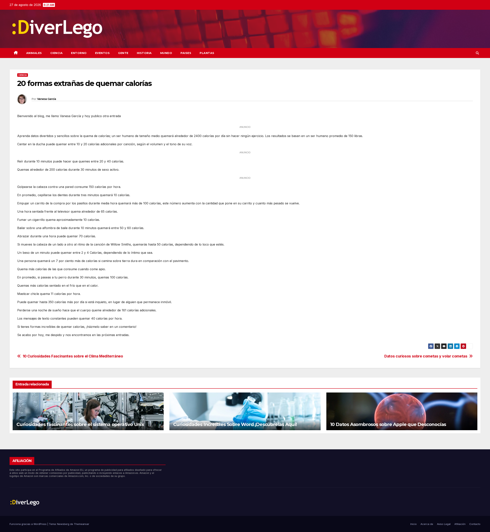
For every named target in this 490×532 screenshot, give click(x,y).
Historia (144, 53)
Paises (185, 53)
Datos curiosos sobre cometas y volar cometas (425, 356)
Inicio (413, 523)
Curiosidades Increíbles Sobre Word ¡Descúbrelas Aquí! (235, 424)
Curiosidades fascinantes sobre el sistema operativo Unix (80, 424)
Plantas (207, 53)
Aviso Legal (444, 523)
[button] (477, 53)
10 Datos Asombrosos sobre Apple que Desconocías (388, 424)
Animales (34, 53)
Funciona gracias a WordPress (28, 523)
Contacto (474, 523)
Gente (123, 53)
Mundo (166, 53)
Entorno (79, 53)
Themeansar (81, 523)
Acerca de (427, 523)
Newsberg (63, 523)
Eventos (102, 53)
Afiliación (460, 523)
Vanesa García (46, 99)
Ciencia (56, 53)
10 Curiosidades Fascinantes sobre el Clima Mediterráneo (73, 356)
